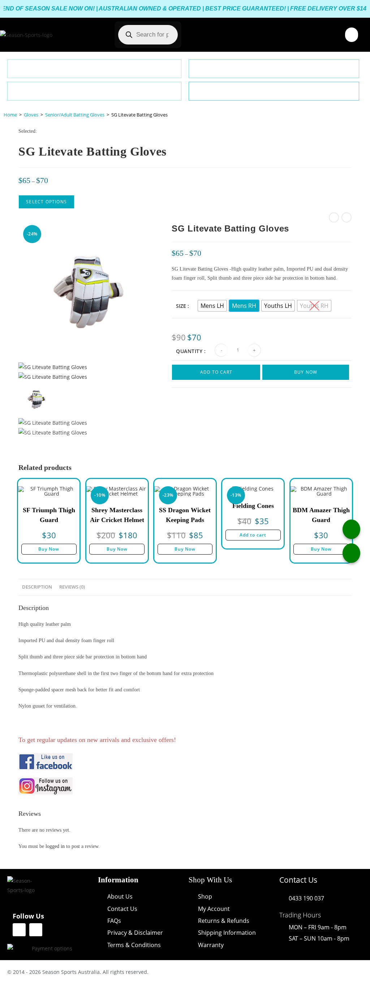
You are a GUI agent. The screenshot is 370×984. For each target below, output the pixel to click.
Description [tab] (37, 587)
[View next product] (346, 217)
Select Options (46, 202)
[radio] (212, 305)
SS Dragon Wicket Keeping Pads (185, 514)
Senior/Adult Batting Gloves (74, 114)
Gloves (31, 114)
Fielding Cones (253, 505)
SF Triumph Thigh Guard (49, 514)
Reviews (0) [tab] (72, 587)
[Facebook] (19, 929)
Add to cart (216, 372)
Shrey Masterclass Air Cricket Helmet (117, 514)
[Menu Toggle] (351, 34)
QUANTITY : (191, 351)
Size (181, 305)
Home (10, 114)
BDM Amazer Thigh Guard (321, 514)
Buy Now (305, 372)
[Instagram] (35, 929)
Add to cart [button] (253, 535)
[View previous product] (334, 217)
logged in (55, 846)
